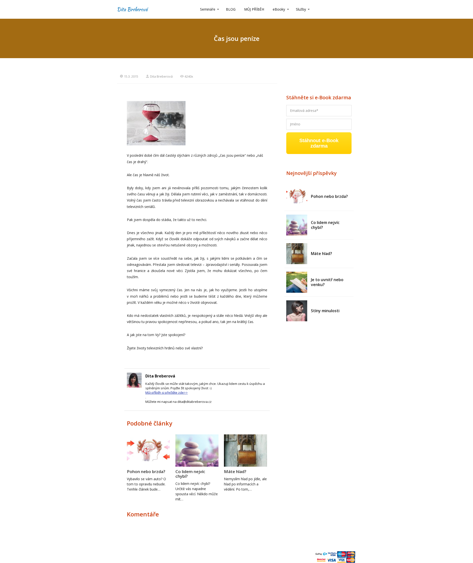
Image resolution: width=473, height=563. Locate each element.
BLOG (231, 9)
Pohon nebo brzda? (146, 471)
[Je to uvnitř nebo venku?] (296, 282)
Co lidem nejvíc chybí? (190, 474)
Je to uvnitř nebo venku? (327, 282)
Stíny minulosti (325, 310)
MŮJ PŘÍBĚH (254, 9)
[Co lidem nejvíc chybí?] (296, 225)
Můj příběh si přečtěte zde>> (166, 392)
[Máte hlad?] (296, 253)
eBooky (279, 9)
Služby (301, 9)
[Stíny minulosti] (296, 310)
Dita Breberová (132, 9)
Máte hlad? (235, 471)
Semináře (207, 9)
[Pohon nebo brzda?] (296, 196)
